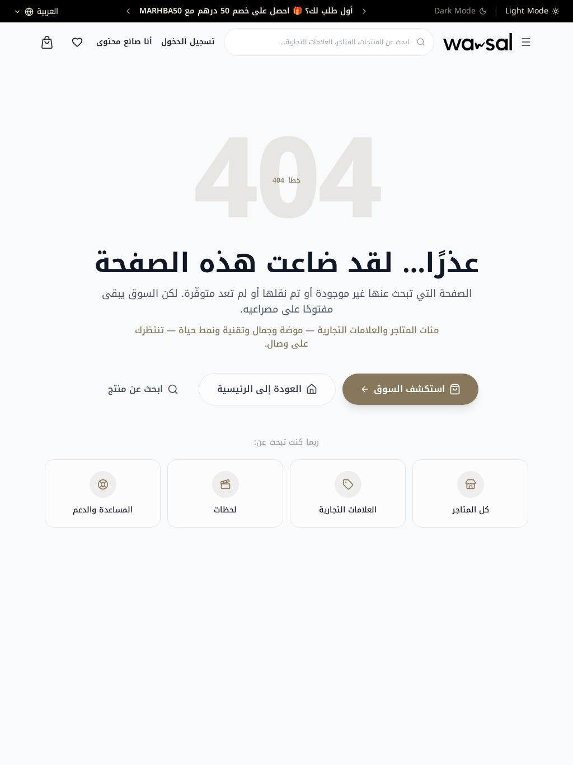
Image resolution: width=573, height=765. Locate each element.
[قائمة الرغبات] (77, 42)
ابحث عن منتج (135, 389)
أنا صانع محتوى (124, 42)
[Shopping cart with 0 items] (47, 42)
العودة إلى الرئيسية (259, 389)
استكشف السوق (409, 389)
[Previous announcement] (364, 11)
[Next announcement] (128, 11)
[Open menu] (526, 42)
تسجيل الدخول (188, 42)
